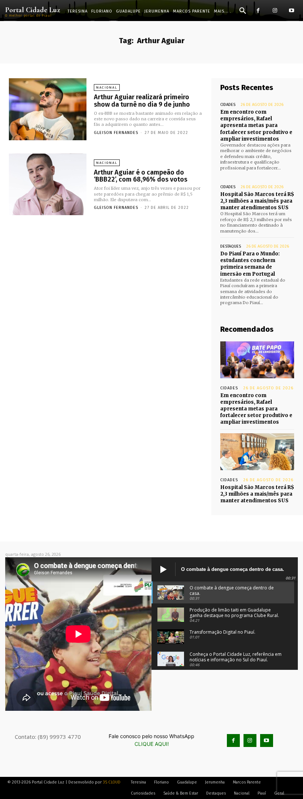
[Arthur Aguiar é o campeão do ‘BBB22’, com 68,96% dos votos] (47, 185)
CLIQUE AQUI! (152, 744)
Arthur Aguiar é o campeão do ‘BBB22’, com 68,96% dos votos (140, 176)
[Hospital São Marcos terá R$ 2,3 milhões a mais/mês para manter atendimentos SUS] (257, 451)
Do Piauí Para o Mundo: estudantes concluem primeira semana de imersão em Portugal (250, 264)
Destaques (230, 246)
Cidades (227, 105)
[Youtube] (291, 10)
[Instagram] (274, 10)
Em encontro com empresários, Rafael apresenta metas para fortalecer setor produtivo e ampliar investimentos (256, 125)
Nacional (107, 87)
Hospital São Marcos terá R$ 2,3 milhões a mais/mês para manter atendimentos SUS (257, 201)
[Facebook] (258, 10)
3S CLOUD (111, 782)
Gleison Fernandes (116, 132)
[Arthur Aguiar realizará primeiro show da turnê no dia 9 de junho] (47, 109)
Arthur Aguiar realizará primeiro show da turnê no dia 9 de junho (142, 101)
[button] (243, 11)
